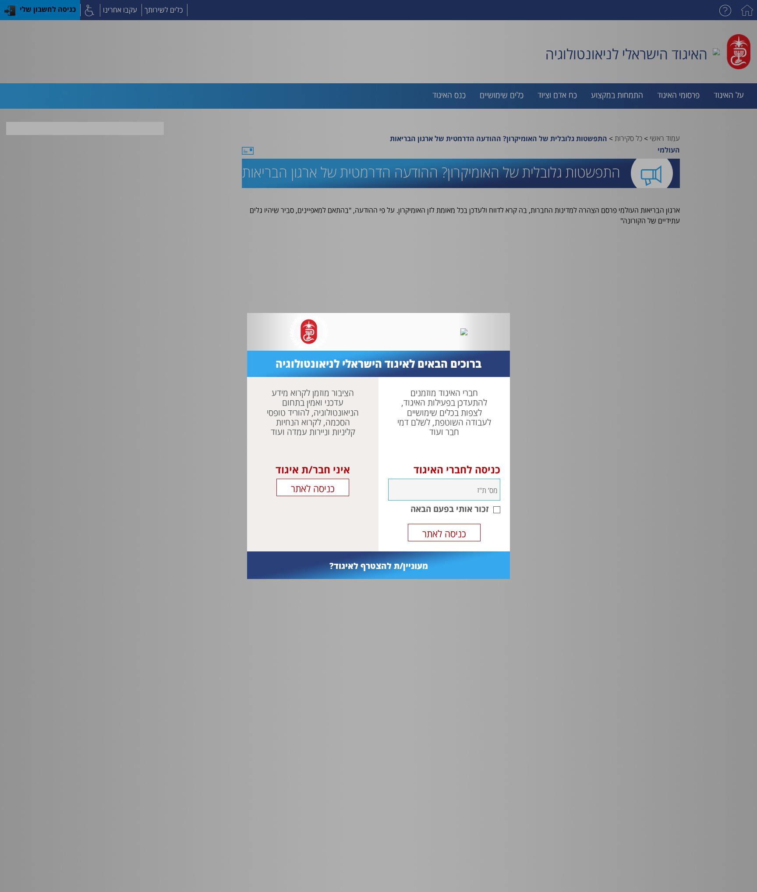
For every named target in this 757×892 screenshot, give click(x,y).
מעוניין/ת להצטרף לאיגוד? (378, 566)
